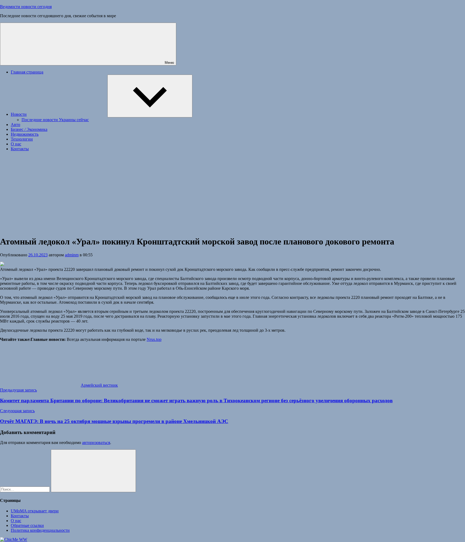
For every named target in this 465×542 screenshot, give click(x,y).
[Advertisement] (232, 193)
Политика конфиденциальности (40, 530)
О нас (16, 144)
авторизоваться (96, 442)
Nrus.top (154, 339)
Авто (15, 124)
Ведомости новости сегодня (26, 6)
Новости (19, 114)
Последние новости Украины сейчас (55, 119)
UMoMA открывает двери (35, 511)
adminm (72, 255)
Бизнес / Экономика (29, 129)
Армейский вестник (99, 385)
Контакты (20, 148)
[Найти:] (25, 489)
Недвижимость (24, 134)
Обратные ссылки (27, 525)
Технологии (22, 139)
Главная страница (27, 72)
